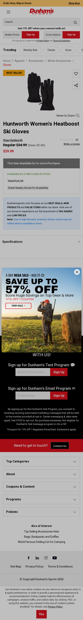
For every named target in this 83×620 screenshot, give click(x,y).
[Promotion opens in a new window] (41, 310)
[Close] (77, 272)
